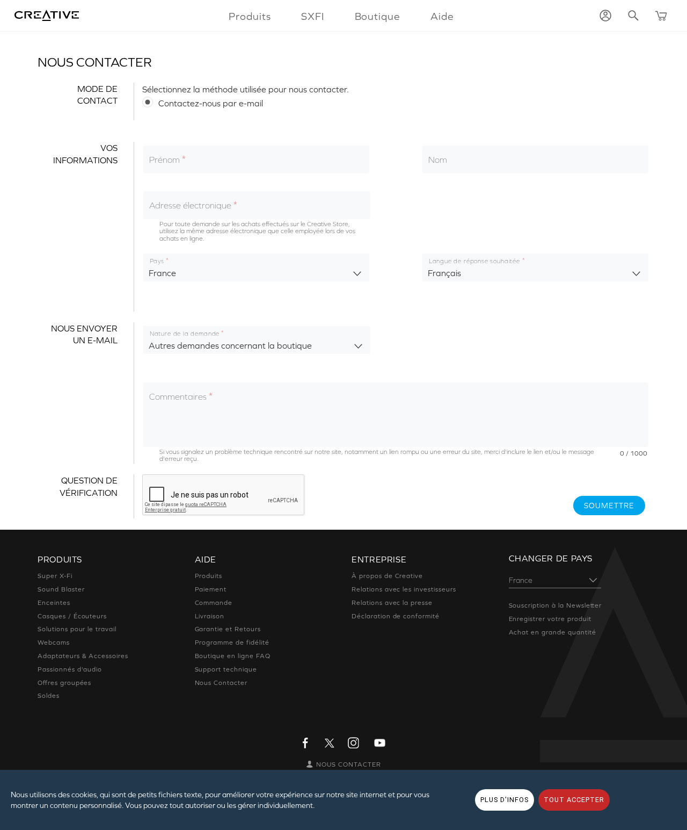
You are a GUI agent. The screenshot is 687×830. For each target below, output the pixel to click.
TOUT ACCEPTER (574, 800)
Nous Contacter (221, 683)
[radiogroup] (395, 103)
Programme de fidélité (232, 642)
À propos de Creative (387, 576)
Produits (209, 576)
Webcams (54, 642)
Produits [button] (250, 16)
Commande (214, 603)
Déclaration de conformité (396, 616)
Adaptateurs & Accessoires (83, 656)
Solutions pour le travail (77, 629)
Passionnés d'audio (70, 669)
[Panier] (661, 16)
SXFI (313, 16)
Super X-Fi (55, 576)
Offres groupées (64, 683)
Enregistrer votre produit (550, 619)
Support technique (226, 669)
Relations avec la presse (392, 603)
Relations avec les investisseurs (404, 589)
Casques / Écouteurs (72, 616)
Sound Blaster (61, 589)
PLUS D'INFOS (504, 800)
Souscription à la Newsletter (555, 605)
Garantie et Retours (228, 629)
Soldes (49, 695)
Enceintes (54, 603)
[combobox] (256, 268)
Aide (442, 16)
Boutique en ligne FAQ (233, 656)
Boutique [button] (378, 16)
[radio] (395, 103)
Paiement (211, 589)
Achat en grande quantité (552, 632)
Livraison (210, 616)
